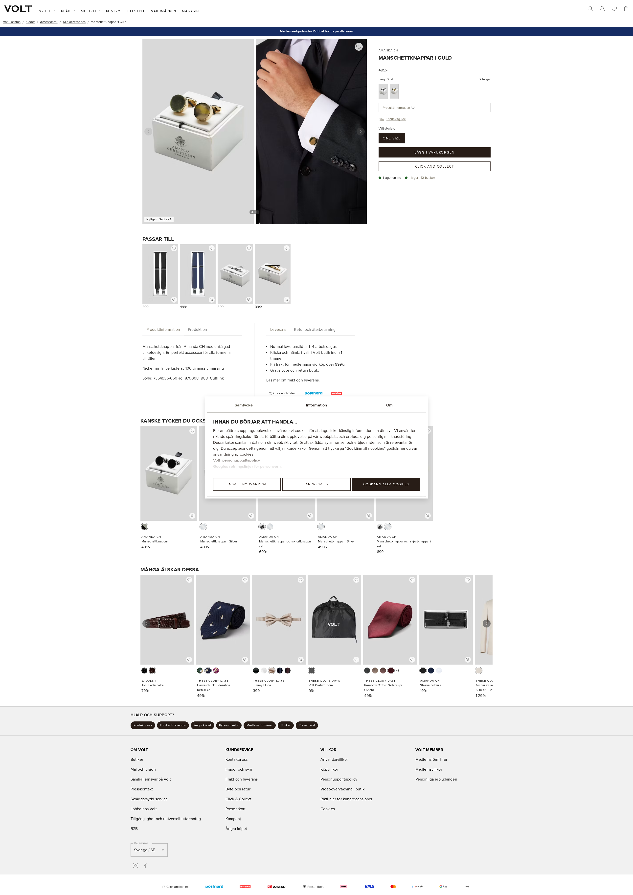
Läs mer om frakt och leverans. (293, 380)
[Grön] (200, 670)
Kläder (30, 22)
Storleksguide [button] (396, 119)
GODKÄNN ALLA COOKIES (386, 484)
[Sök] (590, 9)
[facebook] (145, 866)
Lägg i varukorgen (434, 152)
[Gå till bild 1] (252, 212)
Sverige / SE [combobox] (144, 849)
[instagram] (135, 866)
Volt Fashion (12, 22)
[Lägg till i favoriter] (359, 47)
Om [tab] (389, 405)
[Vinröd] (216, 670)
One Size (392, 138)
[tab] (163, 329)
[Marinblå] (208, 670)
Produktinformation (396, 107)
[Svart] (144, 527)
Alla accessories (74, 22)
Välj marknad (141, 843)
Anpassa (314, 484)
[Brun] (152, 670)
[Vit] (264, 670)
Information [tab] (316, 405)
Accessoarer (49, 22)
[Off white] (479, 670)
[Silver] (383, 91)
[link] (602, 9)
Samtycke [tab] (244, 405)
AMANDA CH (388, 50)
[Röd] (391, 670)
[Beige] (272, 670)
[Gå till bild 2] (256, 212)
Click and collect (434, 166)
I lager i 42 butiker (422, 177)
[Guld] (394, 91)
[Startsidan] (18, 8)
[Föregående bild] (148, 131)
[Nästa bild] (361, 131)
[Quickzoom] (174, 300)
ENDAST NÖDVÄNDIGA (247, 484)
